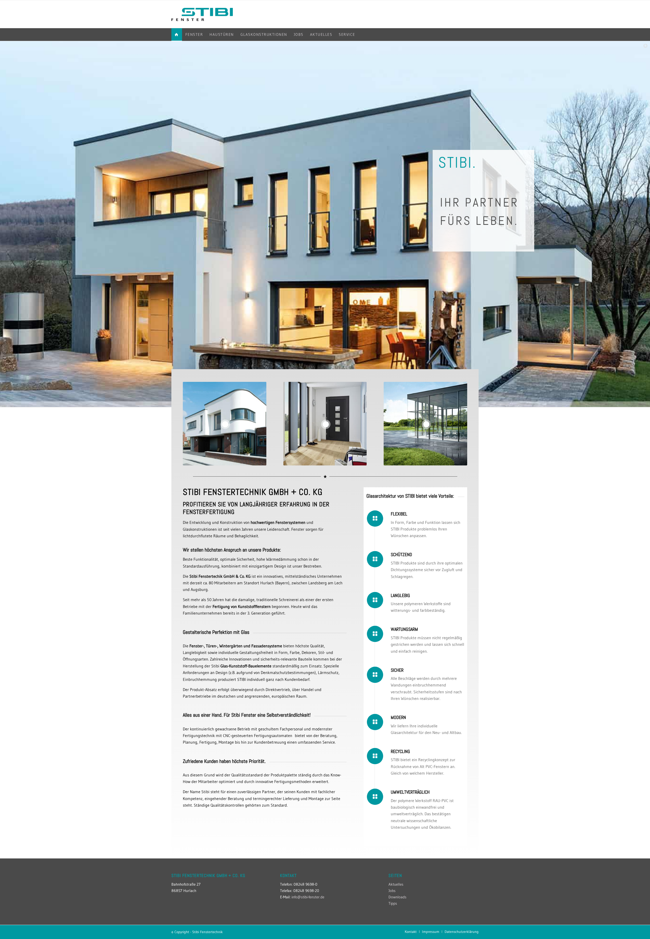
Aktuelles (395, 884)
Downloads (397, 897)
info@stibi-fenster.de (307, 897)
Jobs (392, 890)
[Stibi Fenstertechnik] (202, 14)
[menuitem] (176, 34)
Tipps (392, 903)
